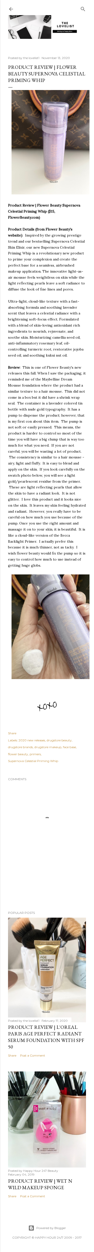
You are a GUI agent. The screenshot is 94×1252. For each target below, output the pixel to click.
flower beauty (18, 754)
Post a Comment (32, 1055)
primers (35, 754)
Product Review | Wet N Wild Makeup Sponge (40, 1184)
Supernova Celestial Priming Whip (33, 761)
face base (69, 747)
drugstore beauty (59, 740)
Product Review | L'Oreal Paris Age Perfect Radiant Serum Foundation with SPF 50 (46, 1037)
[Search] (83, 8)
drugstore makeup (47, 747)
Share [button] (12, 733)
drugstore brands (20, 747)
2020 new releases (32, 740)
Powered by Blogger (51, 1228)
